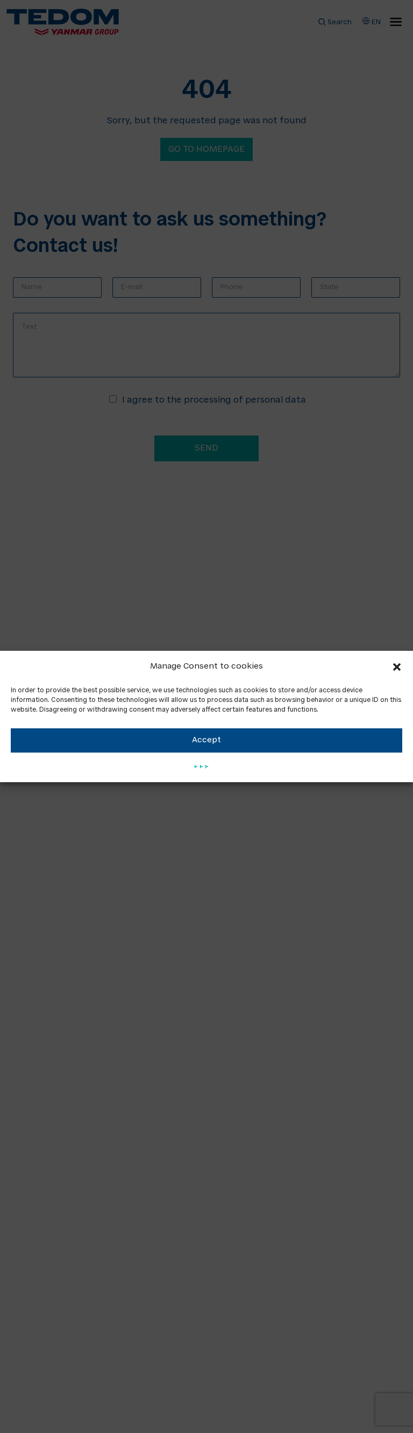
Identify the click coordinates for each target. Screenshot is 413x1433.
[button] (396, 667)
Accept (206, 740)
